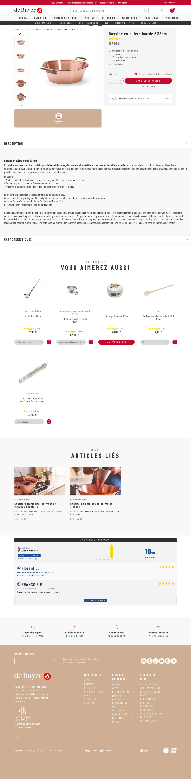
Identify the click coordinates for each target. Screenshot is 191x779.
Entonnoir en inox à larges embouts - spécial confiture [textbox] (72, 342)
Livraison (116, 695)
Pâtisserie (89, 684)
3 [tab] (168, 98)
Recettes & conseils (88, 22)
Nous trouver (146, 709)
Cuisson (88, 680)
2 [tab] (167, 98)
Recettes (18, 499)
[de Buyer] (28, 10)
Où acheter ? (148, 86)
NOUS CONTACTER (169, 3)
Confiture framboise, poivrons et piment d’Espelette (35, 505)
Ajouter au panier (116, 342)
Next (20, 105)
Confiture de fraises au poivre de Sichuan (91, 505)
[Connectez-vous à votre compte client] (162, 10)
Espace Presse (119, 718)
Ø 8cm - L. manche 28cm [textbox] (24, 342)
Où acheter (117, 688)
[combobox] (29, 342)
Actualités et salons (150, 688)
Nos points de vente (124, 22)
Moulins (88, 695)
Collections (90, 703)
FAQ (106, 22)
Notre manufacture (44, 22)
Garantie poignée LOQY (122, 714)
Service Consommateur (122, 692)
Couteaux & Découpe (93, 691)
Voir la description (116, 64)
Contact (116, 721)
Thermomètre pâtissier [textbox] (24, 422)
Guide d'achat (66, 22)
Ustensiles (89, 687)
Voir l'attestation (29, 556)
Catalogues (117, 684)
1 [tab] (166, 98)
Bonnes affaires (148, 22)
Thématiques (90, 699)
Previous (20, 34)
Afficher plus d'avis (95, 600)
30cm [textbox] (144, 342)
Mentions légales (148, 699)
